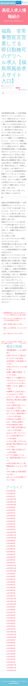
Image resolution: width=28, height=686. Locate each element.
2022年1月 (11, 629)
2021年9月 (11, 640)
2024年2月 (11, 560)
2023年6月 (11, 582)
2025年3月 (11, 524)
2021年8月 (11, 643)
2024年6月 (11, 549)
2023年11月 (11, 568)
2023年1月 (11, 596)
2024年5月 (11, 552)
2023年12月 (11, 565)
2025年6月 (11, 516)
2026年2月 (11, 494)
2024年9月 (11, 541)
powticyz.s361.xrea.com (7, 88)
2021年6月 (11, 648)
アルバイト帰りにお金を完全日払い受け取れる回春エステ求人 (16, 400)
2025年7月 (11, 513)
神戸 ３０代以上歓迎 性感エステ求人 (7, 342)
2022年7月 (11, 612)
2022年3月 (11, 623)
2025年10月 (11, 505)
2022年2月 (11, 626)
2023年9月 (11, 574)
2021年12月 (11, 632)
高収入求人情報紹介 (14, 13)
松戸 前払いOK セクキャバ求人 (13, 333)
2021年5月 (11, 651)
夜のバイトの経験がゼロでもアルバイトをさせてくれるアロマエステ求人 (16, 380)
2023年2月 (11, 593)
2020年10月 (11, 670)
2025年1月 (11, 529)
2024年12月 (11, 532)
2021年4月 (11, 654)
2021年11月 (11, 634)
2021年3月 (11, 657)
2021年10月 (11, 637)
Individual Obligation (14, 683)
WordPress (14, 681)
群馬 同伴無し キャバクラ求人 (20, 342)
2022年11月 (11, 601)
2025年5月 (11, 518)
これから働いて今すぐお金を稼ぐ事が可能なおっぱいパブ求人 (16, 444)
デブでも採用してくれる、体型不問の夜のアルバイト (16, 458)
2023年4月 (11, 588)
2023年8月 (11, 576)
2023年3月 (11, 590)
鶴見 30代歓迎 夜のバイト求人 (13, 324)
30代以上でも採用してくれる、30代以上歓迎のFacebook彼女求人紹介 (16, 422)
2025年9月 (11, 507)
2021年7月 (11, 646)
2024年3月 (11, 557)
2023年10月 (11, 571)
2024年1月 (11, 563)
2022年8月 (11, 610)
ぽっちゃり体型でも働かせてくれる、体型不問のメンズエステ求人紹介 (16, 413)
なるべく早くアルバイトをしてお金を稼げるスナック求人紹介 (16, 436)
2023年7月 (11, 579)
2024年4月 (11, 554)
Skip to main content (8, 3)
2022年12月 (11, 599)
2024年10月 (11, 538)
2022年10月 (11, 604)
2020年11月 (11, 668)
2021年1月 (11, 662)
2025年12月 (11, 499)
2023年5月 (11, 585)
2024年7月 (11, 546)
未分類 (17, 88)
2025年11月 (11, 502)
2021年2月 (11, 659)
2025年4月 (11, 521)
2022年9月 (11, 607)
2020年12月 (11, 665)
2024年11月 (11, 535)
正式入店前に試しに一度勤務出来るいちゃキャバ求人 (16, 466)
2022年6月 (11, 615)
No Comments (23, 89)
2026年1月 (11, 496)
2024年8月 (11, 543)
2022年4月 (11, 621)
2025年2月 (11, 527)
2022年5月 (11, 618)
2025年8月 (11, 510)
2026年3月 (11, 491)
